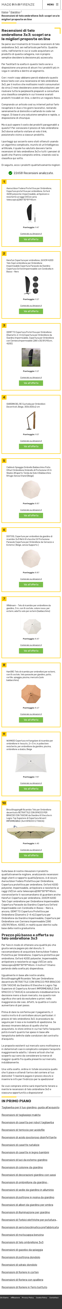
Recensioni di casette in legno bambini (25, 1152)
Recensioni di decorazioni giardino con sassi (29, 1174)
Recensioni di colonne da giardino (22, 1167)
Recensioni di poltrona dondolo (21, 1257)
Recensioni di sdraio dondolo (19, 1264)
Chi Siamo (4, 1298)
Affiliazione (15, 1298)
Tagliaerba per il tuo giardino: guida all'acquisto (30, 1107)
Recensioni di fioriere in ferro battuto (24, 1287)
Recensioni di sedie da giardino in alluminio (28, 1189)
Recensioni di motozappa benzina (23, 1234)
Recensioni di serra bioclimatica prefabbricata (30, 1227)
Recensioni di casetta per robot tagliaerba (28, 1122)
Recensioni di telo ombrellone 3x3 (22, 1242)
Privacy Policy (28, 1298)
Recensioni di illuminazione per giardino (26, 1212)
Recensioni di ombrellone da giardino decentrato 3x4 (24, 1182)
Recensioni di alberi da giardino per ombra (27, 1204)
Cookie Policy (41, 1298)
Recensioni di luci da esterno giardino (24, 1159)
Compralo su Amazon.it (31, 234)
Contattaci (54, 1298)
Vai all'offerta (31, 239)
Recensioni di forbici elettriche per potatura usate (29, 1219)
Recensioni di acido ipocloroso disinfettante (29, 1137)
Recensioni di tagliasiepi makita (21, 1114)
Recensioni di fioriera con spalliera (22, 1279)
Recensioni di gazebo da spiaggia (22, 1249)
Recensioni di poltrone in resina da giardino (28, 1197)
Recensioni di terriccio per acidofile (23, 1129)
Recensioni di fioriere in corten (20, 1272)
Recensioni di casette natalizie (20, 1144)
